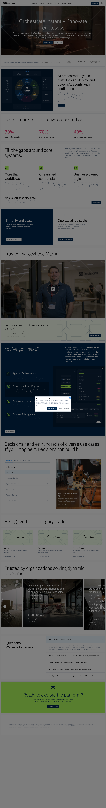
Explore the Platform (64, 408)
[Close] (69, 398)
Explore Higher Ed (52, 408)
